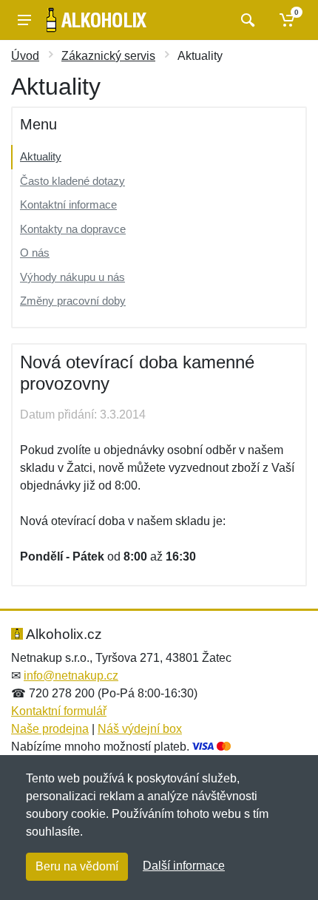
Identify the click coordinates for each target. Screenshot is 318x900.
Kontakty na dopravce (73, 229)
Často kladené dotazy (72, 181)
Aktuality (40, 156)
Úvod (25, 56)
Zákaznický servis (108, 56)
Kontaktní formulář (58, 711)
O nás (35, 252)
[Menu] (24, 20)
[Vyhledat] (245, 19)
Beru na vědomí (76, 866)
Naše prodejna (50, 729)
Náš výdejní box (140, 729)
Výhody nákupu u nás (72, 277)
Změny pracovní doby (73, 300)
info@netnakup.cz (71, 675)
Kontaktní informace (68, 204)
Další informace (184, 865)
